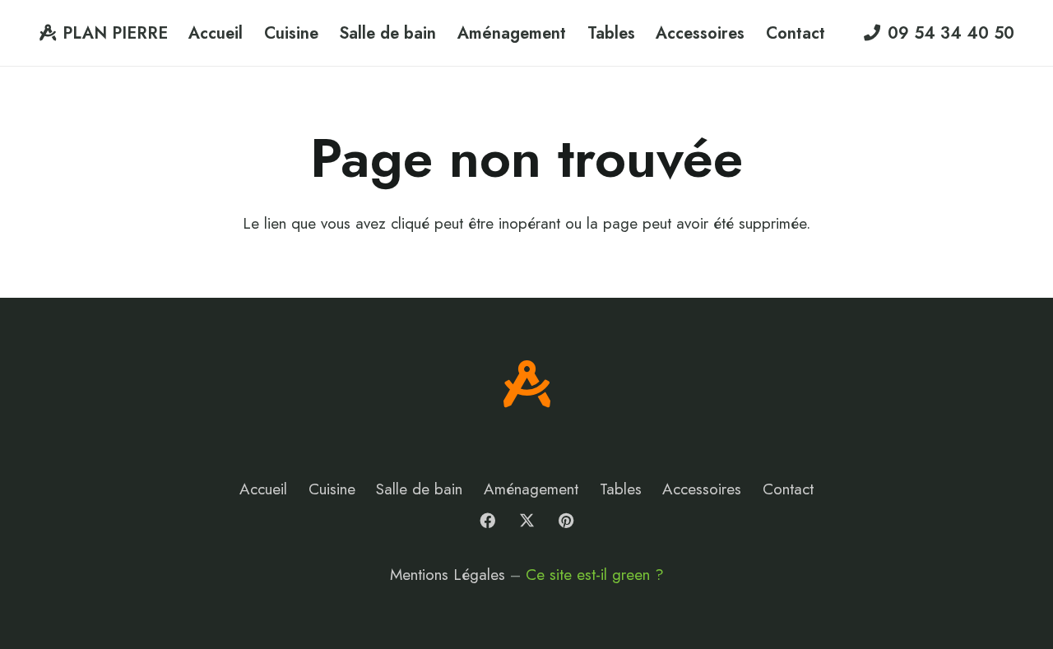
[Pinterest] (566, 520)
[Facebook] (488, 520)
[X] (526, 520)
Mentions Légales (447, 574)
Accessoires (701, 489)
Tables (621, 489)
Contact (788, 489)
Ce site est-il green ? (595, 574)
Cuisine (331, 489)
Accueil (263, 489)
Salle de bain (419, 489)
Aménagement (531, 489)
